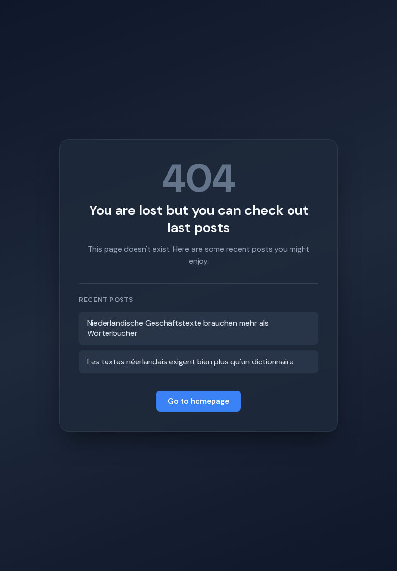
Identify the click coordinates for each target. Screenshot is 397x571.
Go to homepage (198, 401)
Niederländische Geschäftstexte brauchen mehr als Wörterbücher (178, 328)
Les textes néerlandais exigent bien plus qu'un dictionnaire (190, 362)
